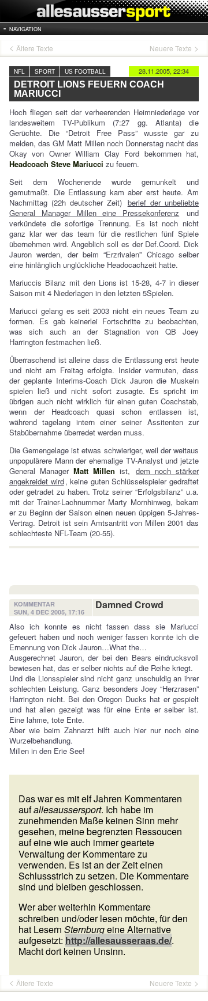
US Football (85, 71)
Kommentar (34, 604)
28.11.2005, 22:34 (164, 70)
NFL (19, 71)
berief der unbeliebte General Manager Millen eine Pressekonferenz (104, 207)
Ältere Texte (34, 48)
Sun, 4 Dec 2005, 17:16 (49, 612)
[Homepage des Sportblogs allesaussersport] (104, 11)
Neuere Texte (171, 48)
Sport (45, 71)
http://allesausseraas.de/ (118, 940)
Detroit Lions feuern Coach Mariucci (89, 88)
